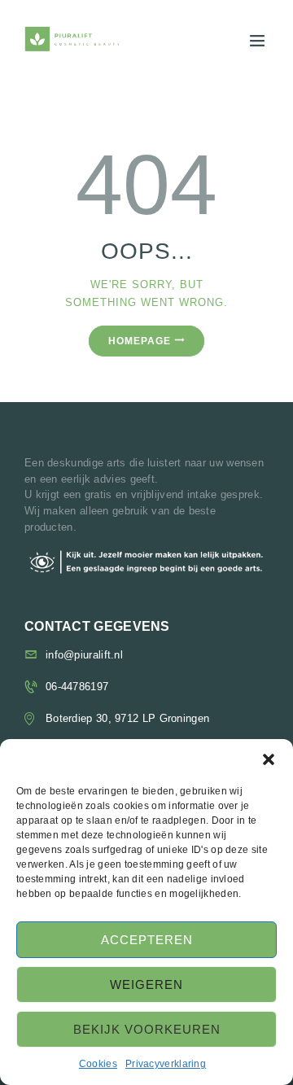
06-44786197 (77, 686)
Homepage (139, 341)
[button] (268, 759)
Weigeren (146, 984)
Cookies (98, 1064)
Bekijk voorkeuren (147, 1029)
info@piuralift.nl (84, 655)
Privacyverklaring (165, 1064)
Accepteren (147, 940)
